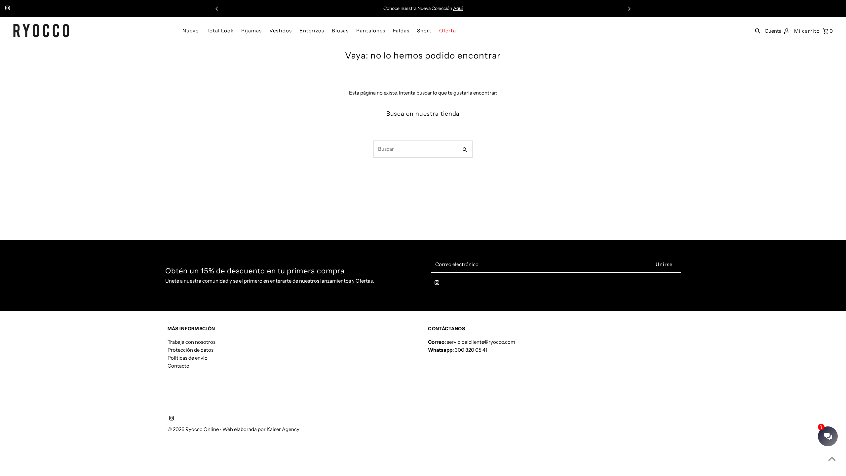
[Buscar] (757, 30)
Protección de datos (190, 350)
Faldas (401, 30)
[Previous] (217, 9)
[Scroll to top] (832, 458)
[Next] (629, 9)
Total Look (220, 30)
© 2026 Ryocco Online (194, 429)
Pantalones (370, 30)
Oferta (447, 30)
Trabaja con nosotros (191, 342)
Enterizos (311, 30)
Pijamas (251, 30)
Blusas (340, 30)
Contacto (178, 366)
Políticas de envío (188, 358)
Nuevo (190, 30)
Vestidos (280, 30)
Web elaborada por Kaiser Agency (260, 429)
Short (424, 30)
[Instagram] (7, 8)
